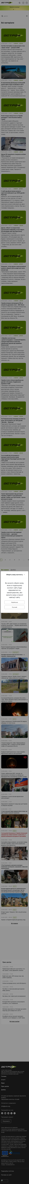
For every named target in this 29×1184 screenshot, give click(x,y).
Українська (14, 602)
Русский (14, 607)
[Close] (24, 575)
